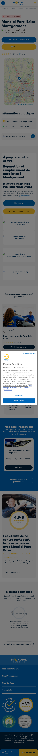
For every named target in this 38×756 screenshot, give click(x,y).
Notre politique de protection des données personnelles (17, 387)
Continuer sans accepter (29, 353)
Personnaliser (19, 395)
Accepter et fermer (18, 400)
